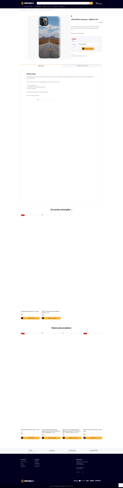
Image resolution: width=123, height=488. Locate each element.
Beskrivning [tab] (41, 65)
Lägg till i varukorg (89, 48)
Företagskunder (62, 6)
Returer (22, 463)
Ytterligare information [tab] (82, 65)
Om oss (49, 6)
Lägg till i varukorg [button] (52, 318)
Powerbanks (37, 466)
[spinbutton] (76, 48)
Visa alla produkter (38, 6)
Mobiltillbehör (80, 55)
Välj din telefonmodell (28, 6)
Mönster (85, 55)
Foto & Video (37, 464)
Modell (73, 44)
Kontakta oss (55, 6)
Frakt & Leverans (24, 461)
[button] (79, 48)
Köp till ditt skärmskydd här (33, 95)
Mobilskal (44, 6)
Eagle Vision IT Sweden (60, 486)
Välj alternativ (31, 318)
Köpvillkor (22, 464)
